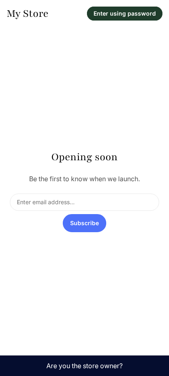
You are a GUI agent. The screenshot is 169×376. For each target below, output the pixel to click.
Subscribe (84, 222)
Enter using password (125, 13)
